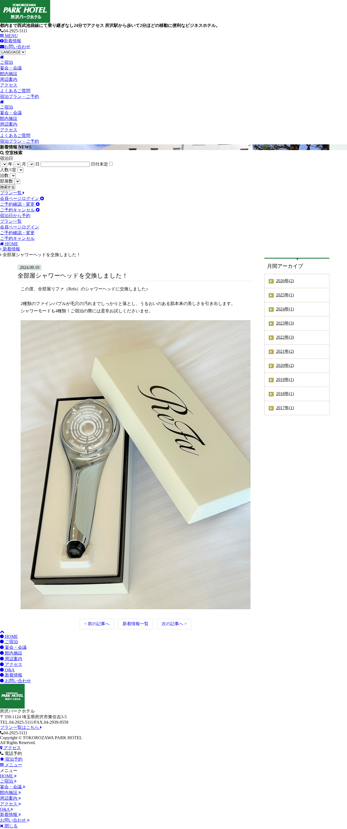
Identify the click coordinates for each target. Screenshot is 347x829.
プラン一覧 (11, 192)
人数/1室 (8, 169)
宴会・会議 (15, 647)
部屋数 (6, 181)
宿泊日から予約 (15, 215)
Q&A (9, 670)
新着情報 (12, 41)
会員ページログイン (20, 198)
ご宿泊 (11, 641)
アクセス (13, 664)
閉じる (11, 826)
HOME (11, 636)
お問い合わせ (17, 46)
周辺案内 (13, 658)
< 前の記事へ (97, 623)
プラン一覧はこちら (20, 727)
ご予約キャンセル (18, 210)
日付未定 (99, 164)
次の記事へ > (174, 623)
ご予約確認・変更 (18, 204)
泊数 (4, 175)
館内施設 (13, 653)
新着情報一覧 (136, 623)
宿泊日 (6, 158)
